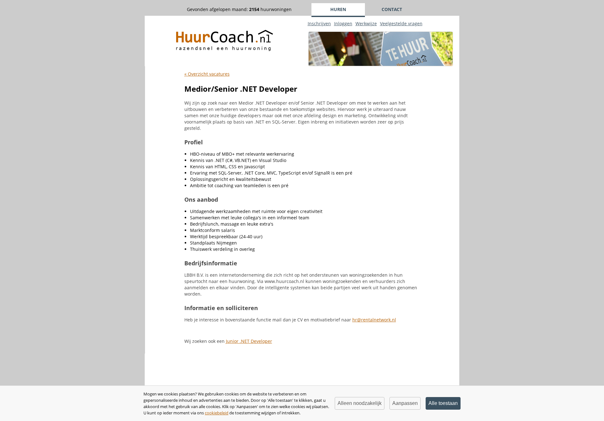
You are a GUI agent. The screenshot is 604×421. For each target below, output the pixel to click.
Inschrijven (319, 23)
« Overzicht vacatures (207, 74)
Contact (392, 9)
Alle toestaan (443, 403)
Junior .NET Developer (249, 341)
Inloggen (343, 23)
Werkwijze (366, 23)
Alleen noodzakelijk (360, 403)
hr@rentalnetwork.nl (374, 320)
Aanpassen (405, 403)
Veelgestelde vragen (401, 23)
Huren (338, 9)
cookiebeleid (216, 413)
